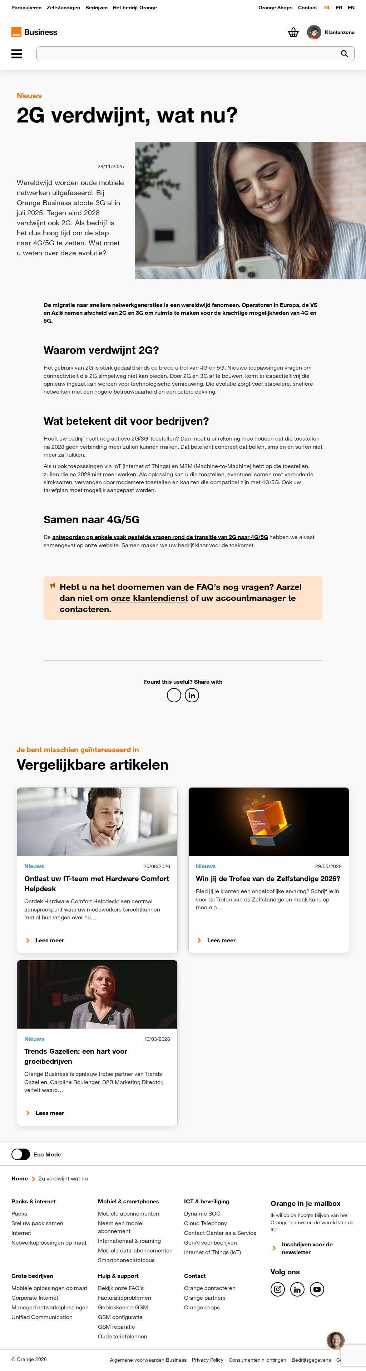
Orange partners (205, 1297)
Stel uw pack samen (37, 1223)
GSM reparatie (116, 1326)
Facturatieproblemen (124, 1297)
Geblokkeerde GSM (123, 1307)
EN (351, 7)
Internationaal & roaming (129, 1240)
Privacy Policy (207, 1360)
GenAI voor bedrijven (210, 1242)
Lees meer (50, 940)
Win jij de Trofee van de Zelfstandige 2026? (268, 878)
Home (19, 1178)
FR (339, 7)
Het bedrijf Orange (135, 7)
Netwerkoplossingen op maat (48, 1242)
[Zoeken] (344, 54)
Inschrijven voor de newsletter (307, 1248)
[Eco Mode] (20, 1154)
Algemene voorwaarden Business (148, 1360)
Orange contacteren (210, 1287)
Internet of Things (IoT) (212, 1252)
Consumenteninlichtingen (257, 1360)
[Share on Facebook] (174, 695)
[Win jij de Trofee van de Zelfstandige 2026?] (269, 822)
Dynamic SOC (202, 1213)
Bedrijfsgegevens (311, 1360)
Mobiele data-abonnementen (135, 1250)
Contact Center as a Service (220, 1232)
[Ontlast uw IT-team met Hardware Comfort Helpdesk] (97, 822)
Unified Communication (42, 1317)
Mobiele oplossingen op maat (49, 1287)
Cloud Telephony (205, 1223)
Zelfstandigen (63, 7)
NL (327, 7)
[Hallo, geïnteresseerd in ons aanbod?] (336, 1341)
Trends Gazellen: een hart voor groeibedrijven (75, 1056)
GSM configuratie (120, 1317)
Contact (307, 7)
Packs (19, 1213)
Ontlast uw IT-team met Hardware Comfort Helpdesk (96, 883)
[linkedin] (297, 1289)
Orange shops (202, 1307)
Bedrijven (96, 7)
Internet (21, 1232)
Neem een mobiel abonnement (121, 1227)
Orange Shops (275, 7)
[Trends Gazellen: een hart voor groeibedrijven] (97, 994)
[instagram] (278, 1289)
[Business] (16, 53)
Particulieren (26, 7)
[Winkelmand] (293, 32)
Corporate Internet (34, 1297)
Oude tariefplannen (122, 1336)
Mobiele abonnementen (128, 1213)
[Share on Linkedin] (192, 695)
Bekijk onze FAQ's (121, 1287)
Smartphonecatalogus (126, 1260)
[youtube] (317, 1289)
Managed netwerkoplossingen (50, 1307)
